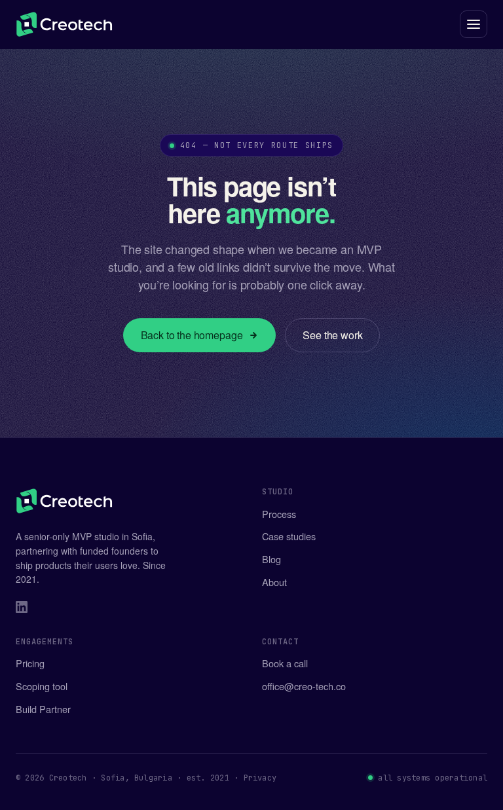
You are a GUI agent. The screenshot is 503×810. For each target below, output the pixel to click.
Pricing (30, 663)
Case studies (289, 536)
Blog (271, 559)
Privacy (260, 778)
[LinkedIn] (22, 609)
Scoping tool (41, 686)
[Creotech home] (64, 24)
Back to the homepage (192, 334)
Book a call (285, 663)
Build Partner (43, 709)
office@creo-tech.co (304, 686)
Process (279, 514)
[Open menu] (473, 24)
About (274, 582)
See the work (332, 334)
